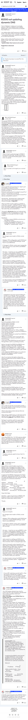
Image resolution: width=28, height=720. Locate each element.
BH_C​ (6, 308)
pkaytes (7, 433)
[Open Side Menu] (2, 2)
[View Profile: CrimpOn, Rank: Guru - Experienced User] (3, 184)
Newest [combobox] (23, 55)
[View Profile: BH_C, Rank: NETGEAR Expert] (3, 118)
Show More (8, 176)
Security (14, 711)
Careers (14, 710)
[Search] (15, 2)
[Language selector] (12, 2)
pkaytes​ (11, 211)
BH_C (6, 117)
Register (19, 2)
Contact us (14, 709)
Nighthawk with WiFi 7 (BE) (9, 6)
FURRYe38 (9, 289)
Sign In (24, 2)
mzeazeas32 (8, 13)
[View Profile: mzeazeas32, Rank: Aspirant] (3, 14)
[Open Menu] (26, 6)
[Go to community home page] (6, 2)
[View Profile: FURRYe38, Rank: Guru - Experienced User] (5, 290)
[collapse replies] (14, 64)
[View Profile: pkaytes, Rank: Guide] (3, 434)
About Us (14, 708)
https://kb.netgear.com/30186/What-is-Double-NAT (13, 596)
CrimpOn (7, 183)
